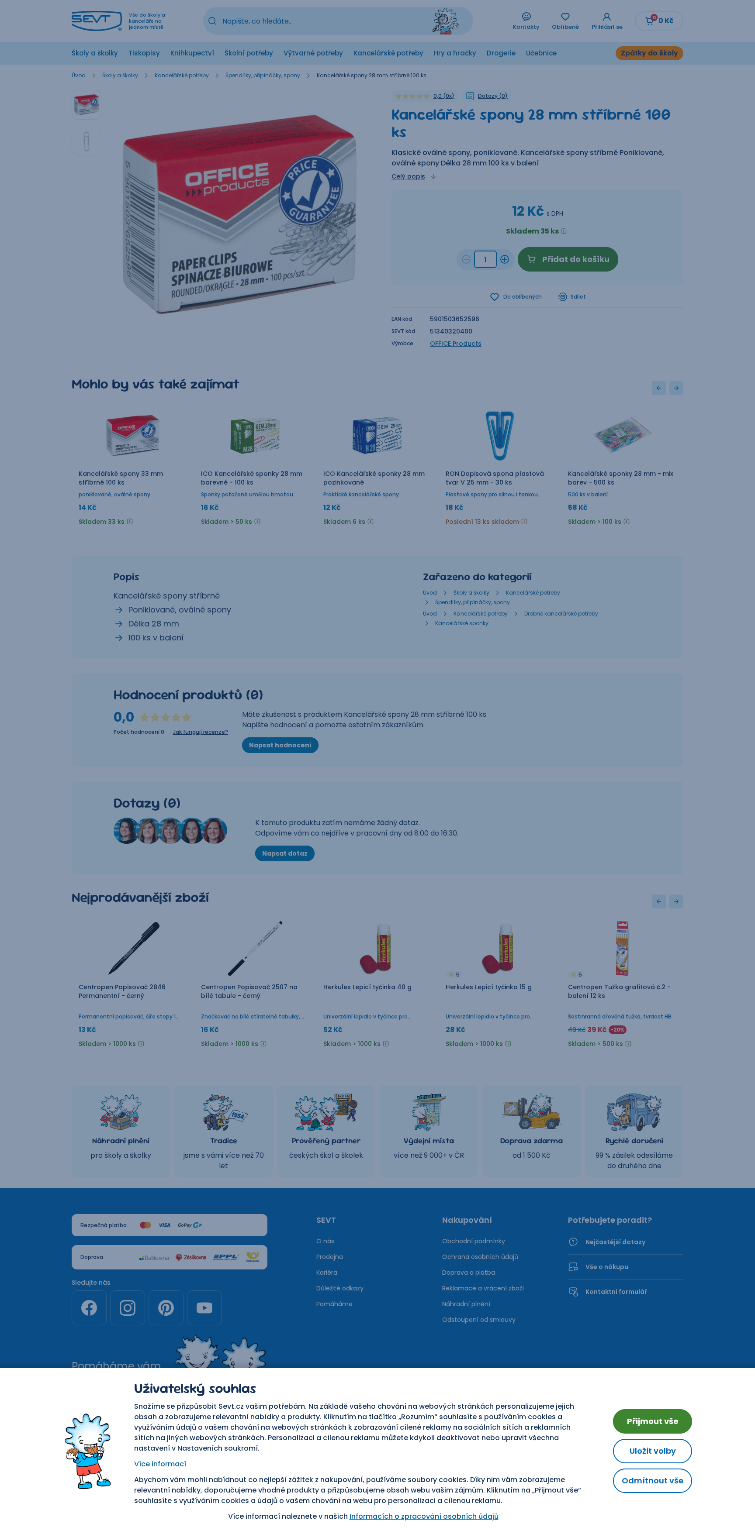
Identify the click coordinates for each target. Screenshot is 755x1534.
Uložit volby (653, 1450)
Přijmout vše (653, 1421)
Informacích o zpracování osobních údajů (424, 1516)
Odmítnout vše (652, 1480)
